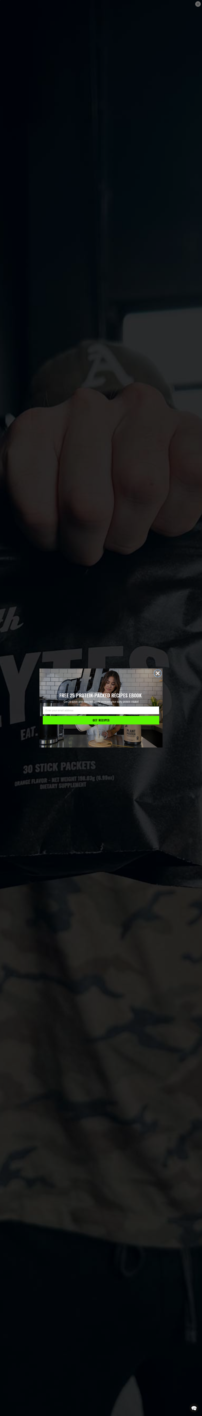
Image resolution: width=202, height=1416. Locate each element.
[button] (194, 1408)
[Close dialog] (157, 673)
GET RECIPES (101, 720)
